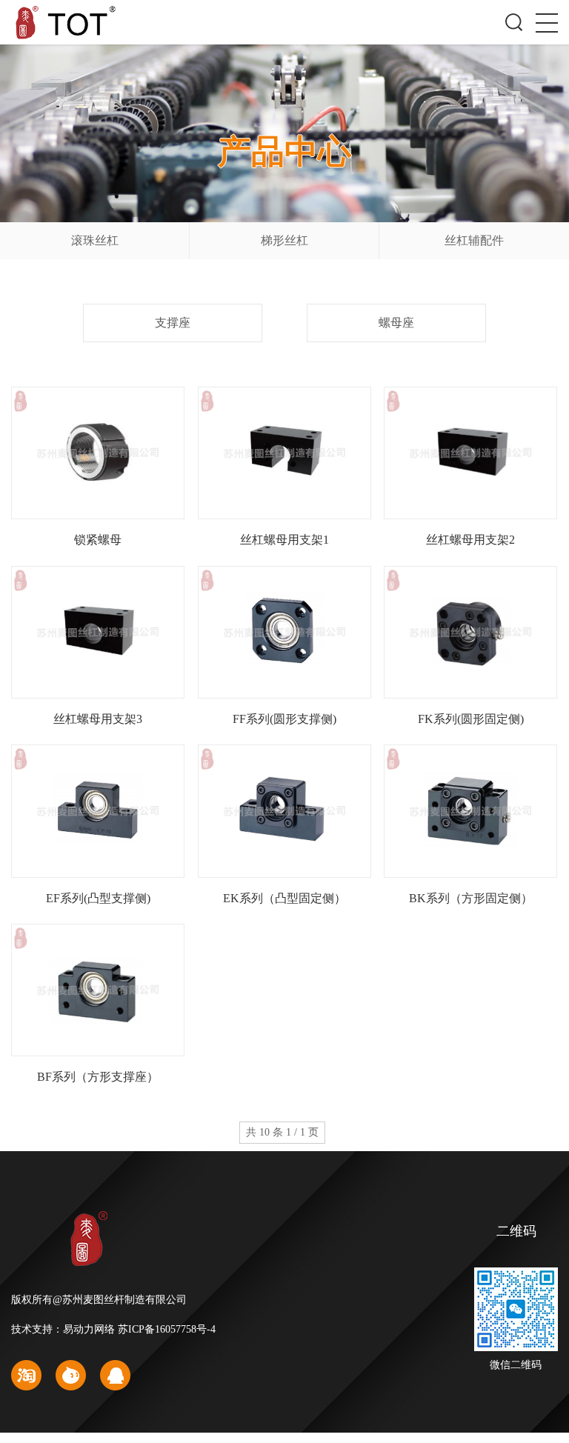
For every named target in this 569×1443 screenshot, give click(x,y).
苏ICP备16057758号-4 (167, 1329)
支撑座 (172, 322)
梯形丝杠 (284, 240)
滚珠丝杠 (95, 240)
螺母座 (396, 322)
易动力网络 (89, 1329)
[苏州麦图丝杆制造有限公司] (69, 20)
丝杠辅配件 (474, 240)
